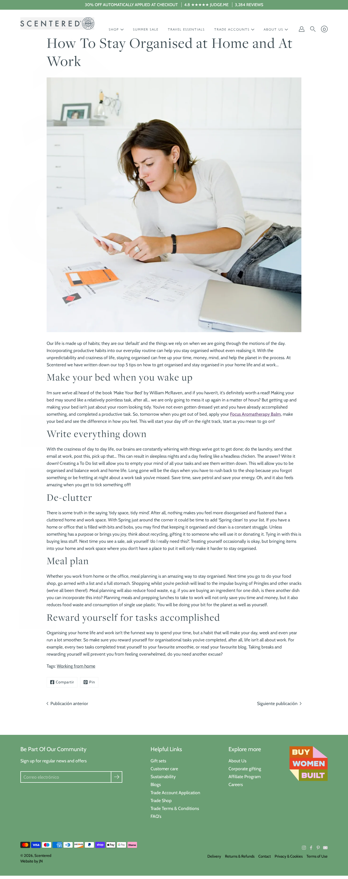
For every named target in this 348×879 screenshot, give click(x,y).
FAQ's (156, 816)
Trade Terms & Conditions (175, 808)
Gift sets (158, 760)
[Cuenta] (302, 29)
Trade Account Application (175, 792)
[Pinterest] (318, 848)
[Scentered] (57, 23)
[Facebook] (311, 848)
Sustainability (163, 776)
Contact (264, 856)
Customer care (164, 768)
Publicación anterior (69, 703)
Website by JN (31, 861)
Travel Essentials (186, 29)
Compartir (65, 682)
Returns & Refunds (240, 856)
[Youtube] (325, 848)
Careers (236, 784)
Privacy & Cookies (289, 856)
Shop (114, 29)
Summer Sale (145, 29)
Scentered (42, 855)
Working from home (76, 666)
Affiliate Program (245, 776)
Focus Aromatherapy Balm (255, 414)
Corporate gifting (245, 768)
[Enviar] (116, 777)
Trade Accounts (232, 29)
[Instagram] (304, 848)
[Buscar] (313, 29)
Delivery (214, 856)
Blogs (156, 784)
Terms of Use (317, 856)
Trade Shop (161, 800)
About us (273, 29)
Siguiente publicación (277, 703)
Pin (92, 682)
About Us (237, 760)
